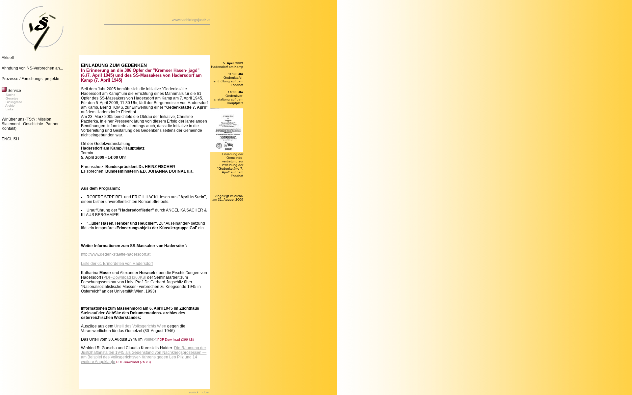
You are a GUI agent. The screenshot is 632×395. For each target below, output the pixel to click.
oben (206, 392)
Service (14, 90)
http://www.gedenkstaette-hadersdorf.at (115, 254)
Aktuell (8, 57)
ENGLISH (10, 139)
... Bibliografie (12, 102)
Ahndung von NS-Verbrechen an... (32, 68)
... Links (7, 109)
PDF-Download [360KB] (124, 277)
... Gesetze (10, 98)
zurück (193, 392)
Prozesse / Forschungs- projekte (30, 78)
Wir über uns (13, 119)
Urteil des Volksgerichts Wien (140, 326)
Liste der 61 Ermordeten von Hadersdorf (117, 263)
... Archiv (8, 105)
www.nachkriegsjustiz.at (191, 20)
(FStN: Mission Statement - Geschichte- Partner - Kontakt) (31, 124)
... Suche (8, 95)
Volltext (150, 339)
